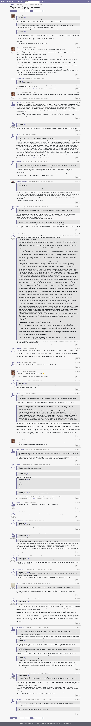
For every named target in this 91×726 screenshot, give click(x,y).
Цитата (78, 43)
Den (17, 15)
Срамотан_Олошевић (21, 181)
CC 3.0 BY (54, 725)
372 (41, 10)
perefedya (18, 502)
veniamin (18, 233)
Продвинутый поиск (49, 1)
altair (17, 206)
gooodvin (18, 161)
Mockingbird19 (20, 78)
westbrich (18, 102)
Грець (17, 583)
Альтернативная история (52, 723)
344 (26, 10)
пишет (25, 17)
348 (37, 10)
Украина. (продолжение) (36, 4)
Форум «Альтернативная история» (11, 1)
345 (28, 10)
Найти (41, 1)
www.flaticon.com (47, 725)
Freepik (41, 725)
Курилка (27, 4)
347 (34, 10)
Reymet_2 (18, 464)
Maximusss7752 (20, 533)
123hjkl (18, 380)
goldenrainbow (20, 122)
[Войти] (89, 1)
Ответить (14, 11)
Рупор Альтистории (18, 4)
